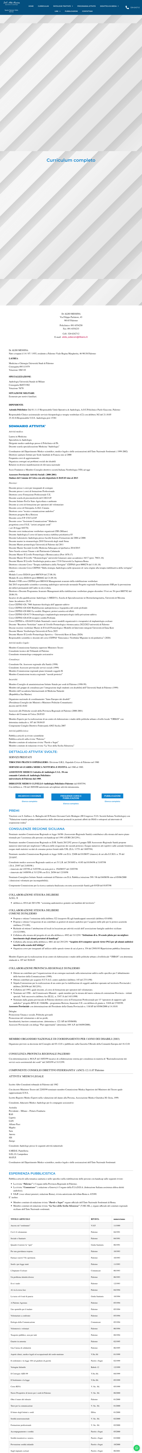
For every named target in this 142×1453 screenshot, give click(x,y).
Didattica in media (108, 6)
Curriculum (43, 6)
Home (31, 6)
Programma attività (86, 6)
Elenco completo (29, 801)
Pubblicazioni (71, 11)
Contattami (87, 11)
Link (56, 11)
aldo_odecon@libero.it (75, 337)
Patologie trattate (62, 6)
